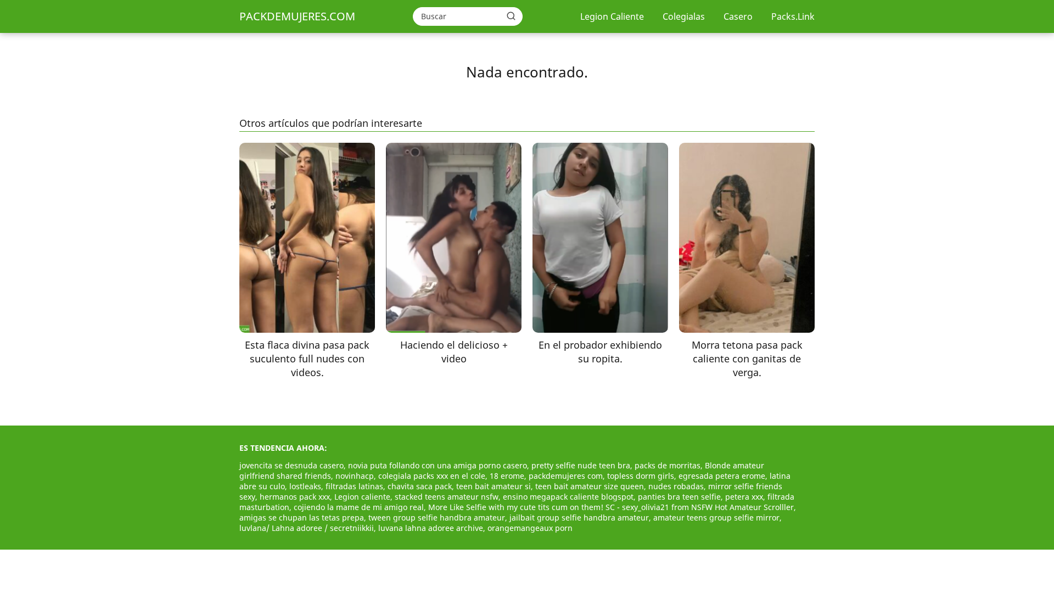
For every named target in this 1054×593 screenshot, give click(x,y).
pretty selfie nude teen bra (580, 465)
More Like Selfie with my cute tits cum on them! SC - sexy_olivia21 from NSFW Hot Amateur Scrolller (611, 507)
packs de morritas (667, 465)
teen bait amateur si (493, 486)
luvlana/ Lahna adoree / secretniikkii (306, 528)
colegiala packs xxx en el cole (431, 476)
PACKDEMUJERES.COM (297, 16)
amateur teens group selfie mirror (716, 517)
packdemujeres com (566, 476)
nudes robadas (676, 486)
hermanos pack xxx (295, 496)
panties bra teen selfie (679, 496)
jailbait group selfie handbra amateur (579, 517)
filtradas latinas (354, 486)
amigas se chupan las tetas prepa (301, 517)
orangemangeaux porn (530, 528)
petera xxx (744, 496)
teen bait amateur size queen (589, 486)
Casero (738, 16)
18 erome (507, 476)
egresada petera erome (722, 476)
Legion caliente (362, 496)
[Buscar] (511, 16)
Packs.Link (793, 16)
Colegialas (684, 16)
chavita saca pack (420, 486)
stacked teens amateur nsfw (446, 496)
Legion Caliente (612, 16)
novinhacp (354, 476)
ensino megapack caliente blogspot (568, 496)
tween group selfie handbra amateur (436, 517)
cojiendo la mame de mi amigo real (359, 507)
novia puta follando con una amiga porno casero (437, 465)
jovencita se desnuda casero (291, 465)
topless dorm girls (640, 476)
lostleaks (305, 486)
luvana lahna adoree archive (430, 528)
